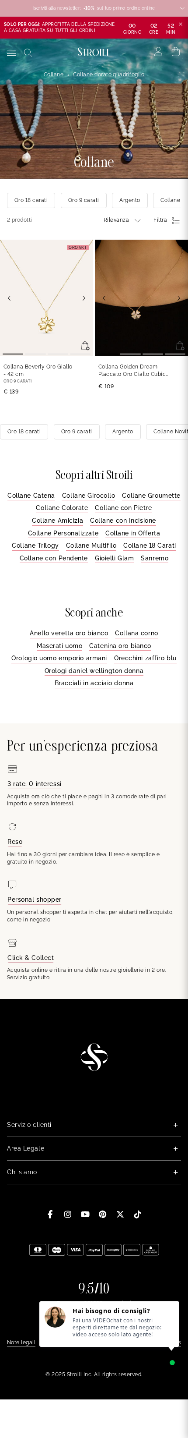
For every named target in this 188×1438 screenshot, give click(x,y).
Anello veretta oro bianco (69, 633)
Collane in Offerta (132, 533)
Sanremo (154, 558)
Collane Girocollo (88, 495)
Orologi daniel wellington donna (94, 670)
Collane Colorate (62, 507)
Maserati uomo (59, 645)
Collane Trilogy (35, 545)
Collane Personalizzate (63, 533)
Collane (53, 74)
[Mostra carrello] (176, 51)
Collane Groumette (151, 495)
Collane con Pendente (54, 558)
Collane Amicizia (57, 520)
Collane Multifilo (91, 545)
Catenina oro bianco (120, 645)
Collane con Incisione (123, 520)
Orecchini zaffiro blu (145, 658)
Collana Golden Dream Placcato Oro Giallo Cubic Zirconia (132, 371)
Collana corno (136, 633)
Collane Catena (31, 495)
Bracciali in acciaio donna (94, 683)
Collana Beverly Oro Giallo (37, 370)
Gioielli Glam (114, 558)
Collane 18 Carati (149, 545)
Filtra (160, 220)
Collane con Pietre (123, 507)
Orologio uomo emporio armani (59, 658)
